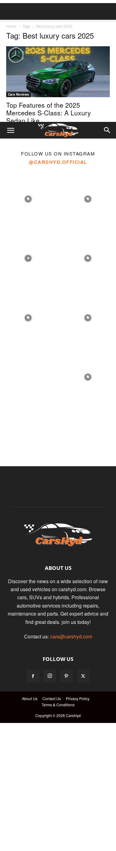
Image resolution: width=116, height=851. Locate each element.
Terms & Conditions (58, 704)
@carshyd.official (58, 162)
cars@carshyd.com (71, 636)
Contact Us (51, 698)
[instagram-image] (28, 197)
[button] (10, 130)
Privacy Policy (77, 698)
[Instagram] (50, 676)
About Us (29, 698)
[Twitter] (83, 676)
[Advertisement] (58, 61)
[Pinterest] (66, 676)
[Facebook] (33, 676)
